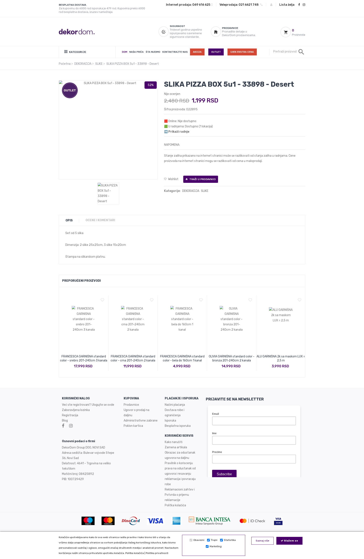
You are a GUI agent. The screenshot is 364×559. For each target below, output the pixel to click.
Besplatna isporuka (178, 426)
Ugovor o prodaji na (137, 410)
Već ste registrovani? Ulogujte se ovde (88, 405)
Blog (65, 420)
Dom (124, 52)
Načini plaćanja (175, 405)
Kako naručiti (173, 442)
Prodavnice (131, 405)
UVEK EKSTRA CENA (242, 52)
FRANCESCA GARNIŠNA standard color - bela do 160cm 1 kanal (182, 358)
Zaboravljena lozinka (76, 410)
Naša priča (136, 52)
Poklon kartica (133, 426)
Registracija (70, 415)
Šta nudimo (153, 52)
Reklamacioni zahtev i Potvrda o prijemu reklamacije (180, 495)
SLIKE (99, 64)
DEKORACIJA (82, 64)
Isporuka (170, 420)
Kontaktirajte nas (175, 52)
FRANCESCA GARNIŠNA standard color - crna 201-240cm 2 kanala (133, 358)
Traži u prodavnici (202, 179)
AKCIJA (197, 52)
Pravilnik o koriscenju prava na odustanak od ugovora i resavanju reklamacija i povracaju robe (180, 473)
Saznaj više (262, 540)
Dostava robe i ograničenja (174, 412)
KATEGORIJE (77, 52)
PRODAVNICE (230, 28)
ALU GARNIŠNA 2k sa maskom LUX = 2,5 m (281, 358)
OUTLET (216, 52)
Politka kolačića (134, 553)
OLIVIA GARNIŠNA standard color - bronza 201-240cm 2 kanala (231, 358)
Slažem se (290, 540)
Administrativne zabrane (141, 420)
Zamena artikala (176, 447)
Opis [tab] (69, 220)
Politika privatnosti (157, 553)
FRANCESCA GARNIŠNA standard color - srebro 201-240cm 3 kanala (83, 358)
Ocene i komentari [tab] (100, 220)
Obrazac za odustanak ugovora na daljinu (180, 455)
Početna (65, 64)
